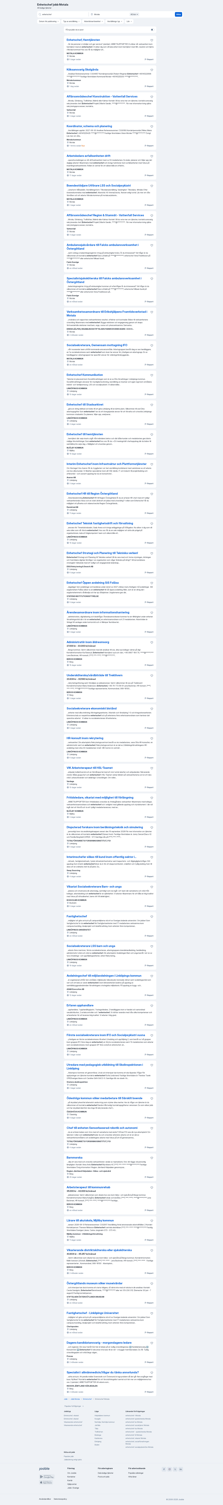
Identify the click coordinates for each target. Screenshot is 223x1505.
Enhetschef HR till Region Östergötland (92, 493)
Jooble (181, 1499)
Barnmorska (74, 1157)
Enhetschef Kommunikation (85, 375)
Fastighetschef (77, 916)
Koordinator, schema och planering (89, 126)
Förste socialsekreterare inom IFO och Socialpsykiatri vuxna (106, 1035)
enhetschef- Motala (133, 1415)
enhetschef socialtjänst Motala (137, 1425)
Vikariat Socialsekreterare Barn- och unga (94, 886)
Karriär (69, 1480)
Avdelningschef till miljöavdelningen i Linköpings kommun (104, 975)
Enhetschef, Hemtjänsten (83, 40)
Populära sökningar (135, 1473)
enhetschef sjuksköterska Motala (138, 1419)
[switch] (152, 30)
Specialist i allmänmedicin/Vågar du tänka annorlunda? (103, 1372)
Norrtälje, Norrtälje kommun (105, 1422)
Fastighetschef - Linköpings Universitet (93, 1313)
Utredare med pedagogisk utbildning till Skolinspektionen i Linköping (105, 1066)
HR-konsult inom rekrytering (85, 738)
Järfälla (97, 1425)
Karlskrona (98, 1438)
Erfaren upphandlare (80, 1005)
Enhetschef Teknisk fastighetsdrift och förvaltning (100, 523)
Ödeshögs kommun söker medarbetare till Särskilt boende (104, 1098)
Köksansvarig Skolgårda (82, 69)
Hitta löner (132, 1477)
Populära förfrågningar (73, 1406)
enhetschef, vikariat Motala (136, 1438)
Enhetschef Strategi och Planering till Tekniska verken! (102, 553)
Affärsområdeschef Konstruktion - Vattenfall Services (102, 96)
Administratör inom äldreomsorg (88, 642)
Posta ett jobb (103, 1477)
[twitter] (175, 1469)
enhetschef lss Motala (134, 1422)
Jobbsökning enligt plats (73, 1460)
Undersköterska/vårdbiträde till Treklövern (95, 675)
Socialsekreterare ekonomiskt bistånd (92, 708)
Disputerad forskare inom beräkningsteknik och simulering (105, 827)
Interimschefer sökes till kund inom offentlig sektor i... (101, 857)
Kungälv (98, 1419)
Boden (97, 1445)
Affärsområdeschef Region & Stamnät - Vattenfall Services (105, 215)
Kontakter (71, 1477)
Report (150, 59)
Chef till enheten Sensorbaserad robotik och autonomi (102, 1128)
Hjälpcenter (72, 1484)
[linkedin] (180, 1469)
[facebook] (164, 1469)
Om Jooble (71, 1473)
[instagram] (169, 1469)
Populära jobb (69, 1456)
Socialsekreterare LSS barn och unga (91, 946)
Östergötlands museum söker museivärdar (95, 1283)
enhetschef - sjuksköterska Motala (139, 1432)
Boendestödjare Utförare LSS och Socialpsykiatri (99, 185)
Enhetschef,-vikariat (71, 1415)
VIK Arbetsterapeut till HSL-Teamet (90, 767)
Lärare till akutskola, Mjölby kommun (90, 1220)
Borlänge (98, 1435)
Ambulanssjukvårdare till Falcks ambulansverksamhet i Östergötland (103, 246)
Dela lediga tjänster (105, 1473)
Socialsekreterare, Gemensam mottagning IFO (97, 345)
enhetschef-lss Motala (134, 1428)
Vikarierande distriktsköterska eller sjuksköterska (99, 1250)
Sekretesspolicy (60, 1499)
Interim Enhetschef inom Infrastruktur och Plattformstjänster (107, 464)
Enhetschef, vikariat (71, 1419)
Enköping (98, 1441)
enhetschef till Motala (134, 1435)
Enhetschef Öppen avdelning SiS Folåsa (93, 582)
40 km (133, 14)
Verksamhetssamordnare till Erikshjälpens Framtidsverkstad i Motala (107, 313)
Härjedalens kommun (102, 1415)
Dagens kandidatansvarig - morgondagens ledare (99, 1342)
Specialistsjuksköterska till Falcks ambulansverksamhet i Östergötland (104, 280)
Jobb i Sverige (73, 1488)
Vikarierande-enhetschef (73, 1422)
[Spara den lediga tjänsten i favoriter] (151, 40)
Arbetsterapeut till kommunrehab (88, 1187)
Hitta (178, 14)
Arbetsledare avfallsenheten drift (88, 156)
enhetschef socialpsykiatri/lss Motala (139, 1447)
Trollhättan (99, 1432)
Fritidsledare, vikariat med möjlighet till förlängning (100, 797)
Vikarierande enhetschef (73, 1425)
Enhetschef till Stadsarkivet (85, 404)
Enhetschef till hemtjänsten (85, 434)
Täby (96, 1428)
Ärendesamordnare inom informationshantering (98, 612)
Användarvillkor (45, 1499)
